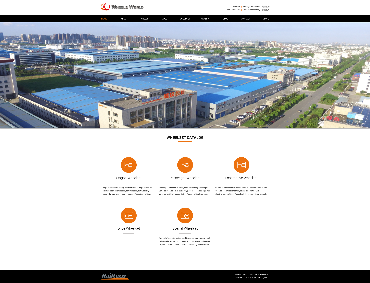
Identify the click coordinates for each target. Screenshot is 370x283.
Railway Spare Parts (251, 6)
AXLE (164, 19)
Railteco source (233, 10)
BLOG (225, 19)
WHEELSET (185, 19)
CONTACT (245, 19)
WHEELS (144, 19)
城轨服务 (266, 10)
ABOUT (124, 19)
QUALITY (205, 19)
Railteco (236, 6)
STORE (266, 19)
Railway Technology (251, 10)
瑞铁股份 (266, 6)
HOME (104, 19)
